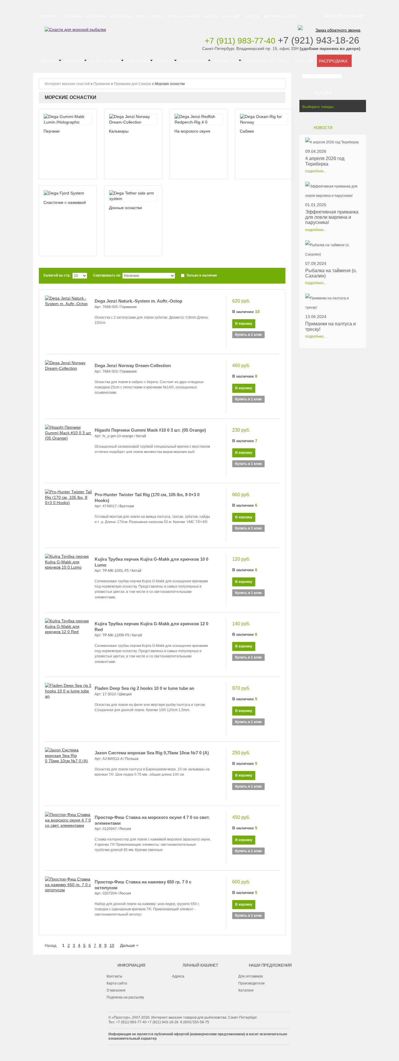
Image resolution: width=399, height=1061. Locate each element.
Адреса (178, 976)
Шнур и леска (105, 61)
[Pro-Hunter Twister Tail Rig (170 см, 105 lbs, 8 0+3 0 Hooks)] (68, 515)
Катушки (74, 61)
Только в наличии (201, 275)
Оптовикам (95, 16)
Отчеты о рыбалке (184, 16)
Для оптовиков (250, 976)
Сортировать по (106, 275)
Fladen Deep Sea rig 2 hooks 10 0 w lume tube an (144, 688)
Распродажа (333, 61)
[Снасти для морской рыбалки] (75, 29)
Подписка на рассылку (125, 997)
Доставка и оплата (281, 16)
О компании (71, 16)
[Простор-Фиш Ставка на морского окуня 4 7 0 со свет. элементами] (68, 838)
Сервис (157, 16)
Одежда (165, 61)
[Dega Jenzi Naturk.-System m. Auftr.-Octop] (68, 322)
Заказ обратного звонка (337, 30)
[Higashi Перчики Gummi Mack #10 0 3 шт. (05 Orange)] (68, 451)
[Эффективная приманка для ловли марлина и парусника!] (332, 191)
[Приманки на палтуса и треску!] (332, 303)
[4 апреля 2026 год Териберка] (332, 142)
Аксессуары (194, 61)
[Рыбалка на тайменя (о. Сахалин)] (332, 249)
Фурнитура (226, 61)
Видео (142, 16)
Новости (252, 16)
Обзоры (211, 16)
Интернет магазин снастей (67, 84)
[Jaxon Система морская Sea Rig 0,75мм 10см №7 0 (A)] (68, 773)
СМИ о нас (231, 16)
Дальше (127, 945)
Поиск (352, 76)
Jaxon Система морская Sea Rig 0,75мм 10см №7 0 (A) (152, 752)
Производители (251, 983)
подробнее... (315, 171)
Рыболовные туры (266, 61)
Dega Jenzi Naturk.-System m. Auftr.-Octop (138, 300)
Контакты (47, 16)
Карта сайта (117, 983)
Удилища (48, 61)
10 (112, 945)
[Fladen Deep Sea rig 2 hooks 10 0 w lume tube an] (68, 709)
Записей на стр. (56, 275)
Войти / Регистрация (343, 15)
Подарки (303, 61)
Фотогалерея (121, 16)
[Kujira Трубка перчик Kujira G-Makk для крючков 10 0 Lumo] (68, 580)
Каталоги (246, 990)
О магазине (116, 990)
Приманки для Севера (132, 84)
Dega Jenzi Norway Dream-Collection (133, 365)
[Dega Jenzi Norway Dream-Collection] (68, 386)
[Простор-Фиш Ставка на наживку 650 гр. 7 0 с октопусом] (68, 902)
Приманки (138, 61)
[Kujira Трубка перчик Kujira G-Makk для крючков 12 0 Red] (68, 644)
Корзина (324, 93)
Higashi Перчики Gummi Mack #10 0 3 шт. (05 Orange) (150, 430)
